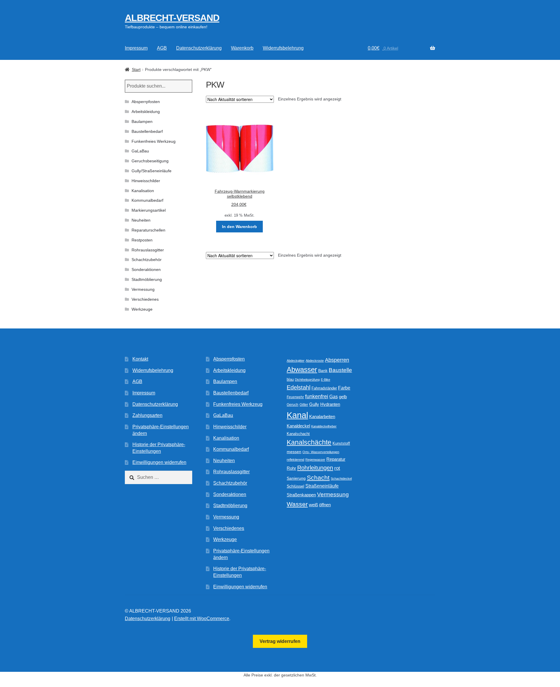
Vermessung (143, 289)
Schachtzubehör (147, 259)
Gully (314, 404)
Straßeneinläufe (322, 485)
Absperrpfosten (146, 101)
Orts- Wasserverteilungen (320, 452)
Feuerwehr (295, 397)
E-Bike (325, 379)
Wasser (297, 504)
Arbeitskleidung (146, 111)
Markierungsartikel (149, 210)
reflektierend (295, 459)
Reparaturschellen (148, 230)
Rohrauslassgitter (148, 250)
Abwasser (302, 369)
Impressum (136, 48)
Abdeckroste (315, 360)
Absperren (337, 360)
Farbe (344, 387)
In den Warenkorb (239, 226)
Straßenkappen (301, 495)
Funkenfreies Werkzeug (154, 141)
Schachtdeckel (341, 478)
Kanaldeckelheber (324, 426)
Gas (333, 396)
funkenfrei (316, 396)
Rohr (291, 468)
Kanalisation (143, 190)
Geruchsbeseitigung (150, 161)
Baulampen (142, 121)
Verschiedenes (145, 299)
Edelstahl (298, 387)
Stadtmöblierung (147, 279)
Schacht (318, 477)
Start (136, 69)
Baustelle (340, 370)
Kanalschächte (309, 442)
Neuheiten (141, 220)
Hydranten (330, 404)
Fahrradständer (324, 388)
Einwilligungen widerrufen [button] (159, 462)
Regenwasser (315, 459)
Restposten (142, 240)
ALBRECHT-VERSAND (172, 18)
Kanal (297, 415)
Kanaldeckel (298, 426)
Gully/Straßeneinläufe (152, 170)
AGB (162, 48)
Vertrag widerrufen (280, 641)
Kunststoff (341, 443)
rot (337, 468)
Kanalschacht (298, 434)
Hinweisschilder (146, 180)
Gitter (304, 405)
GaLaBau (140, 151)
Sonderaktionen (146, 269)
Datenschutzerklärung (199, 48)
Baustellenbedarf (147, 131)
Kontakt (140, 358)
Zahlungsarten (147, 415)
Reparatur (335, 459)
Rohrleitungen (315, 468)
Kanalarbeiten (322, 416)
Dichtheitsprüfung (307, 379)
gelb (343, 396)
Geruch (292, 405)
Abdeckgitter (295, 360)
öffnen (325, 504)
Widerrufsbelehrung (283, 48)
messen (294, 451)
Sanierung (296, 478)
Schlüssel (295, 486)
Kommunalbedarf (147, 200)
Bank (323, 370)
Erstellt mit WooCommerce (201, 618)
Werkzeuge (142, 309)
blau (290, 379)
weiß (313, 504)
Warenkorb (242, 48)
